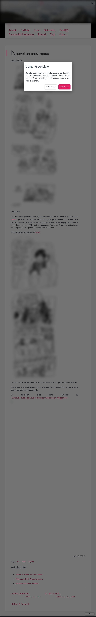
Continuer (64, 87)
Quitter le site (50, 87)
